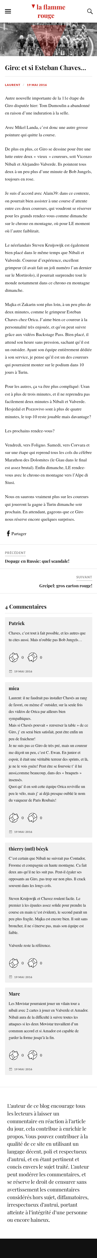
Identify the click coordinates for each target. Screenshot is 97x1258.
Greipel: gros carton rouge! (65, 585)
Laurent (12, 85)
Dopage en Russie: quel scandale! (37, 561)
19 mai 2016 (37, 85)
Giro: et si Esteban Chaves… (45, 67)
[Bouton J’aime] (14, 657)
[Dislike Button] (32, 657)
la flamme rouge (51, 10)
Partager (18, 533)
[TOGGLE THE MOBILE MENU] (8, 11)
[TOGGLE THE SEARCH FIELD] (89, 11)
